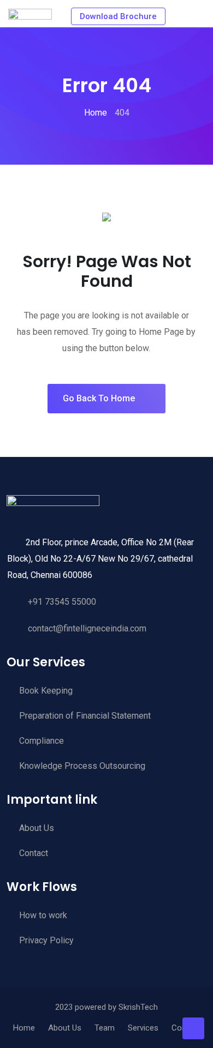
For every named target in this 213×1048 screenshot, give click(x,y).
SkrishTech (138, 1007)
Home (24, 1028)
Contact (33, 853)
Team (104, 1028)
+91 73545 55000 (62, 602)
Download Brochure (118, 16)
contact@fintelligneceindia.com (87, 628)
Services (143, 1028)
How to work (43, 915)
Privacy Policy (46, 940)
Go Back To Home (99, 398)
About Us (36, 828)
